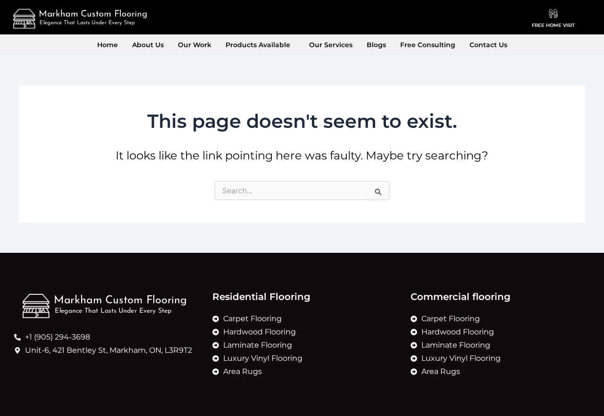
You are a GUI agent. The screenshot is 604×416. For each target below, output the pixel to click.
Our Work (194, 45)
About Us (148, 45)
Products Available (258, 45)
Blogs (376, 45)
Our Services (330, 45)
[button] (260, 44)
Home (107, 45)
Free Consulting (427, 45)
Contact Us (488, 45)
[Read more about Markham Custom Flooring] (79, 18)
